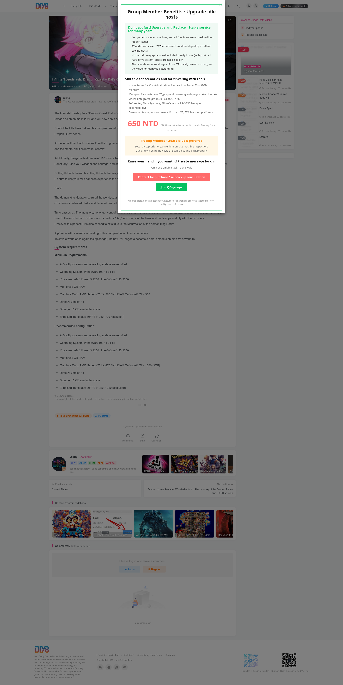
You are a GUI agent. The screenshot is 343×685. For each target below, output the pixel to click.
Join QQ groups (171, 187)
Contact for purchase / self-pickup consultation (171, 177)
